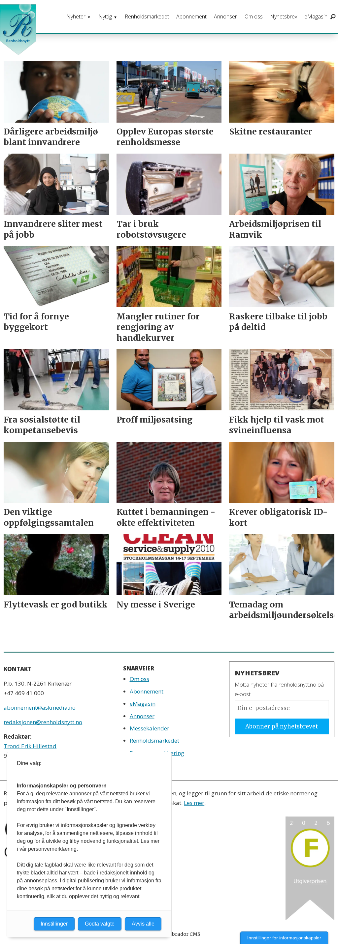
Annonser (225, 16)
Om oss (254, 16)
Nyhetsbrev (283, 16)
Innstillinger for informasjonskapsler (284, 937)
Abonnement (191, 16)
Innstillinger (54, 924)
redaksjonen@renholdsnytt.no (43, 722)
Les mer (194, 803)
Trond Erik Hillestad (30, 746)
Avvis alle (143, 924)
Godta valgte (100, 924)
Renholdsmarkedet (147, 16)
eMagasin (315, 16)
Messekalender (149, 728)
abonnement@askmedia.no (40, 707)
